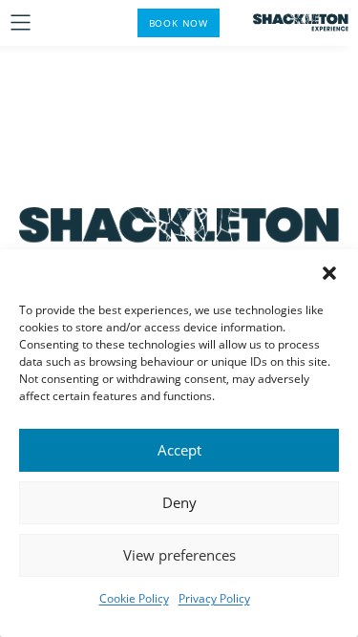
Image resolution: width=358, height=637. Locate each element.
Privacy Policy (214, 598)
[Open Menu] (21, 22)
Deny (179, 502)
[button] (329, 273)
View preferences (179, 554)
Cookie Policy (134, 598)
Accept (179, 449)
